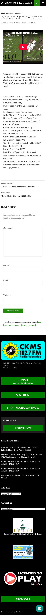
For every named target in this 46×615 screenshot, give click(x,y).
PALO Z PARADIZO (9, 461)
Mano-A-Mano (7, 13)
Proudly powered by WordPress (12, 612)
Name (6, 265)
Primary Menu (43, 3)
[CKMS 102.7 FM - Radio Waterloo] (23, 350)
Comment (8, 228)
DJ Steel (17, 23)
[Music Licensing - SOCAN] (23, 578)
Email (6, 280)
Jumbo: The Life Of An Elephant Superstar (17, 185)
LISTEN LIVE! (23, 428)
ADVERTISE (23, 394)
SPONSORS (23, 599)
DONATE (23, 381)
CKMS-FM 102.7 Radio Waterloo (17, 3)
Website (7, 295)
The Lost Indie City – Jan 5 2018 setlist (16, 194)
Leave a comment (29, 23)
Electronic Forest (28, 457)
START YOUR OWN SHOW (23, 407)
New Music (18, 13)
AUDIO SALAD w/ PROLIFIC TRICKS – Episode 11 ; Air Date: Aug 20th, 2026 (20, 448)
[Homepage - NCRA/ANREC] (23, 552)
